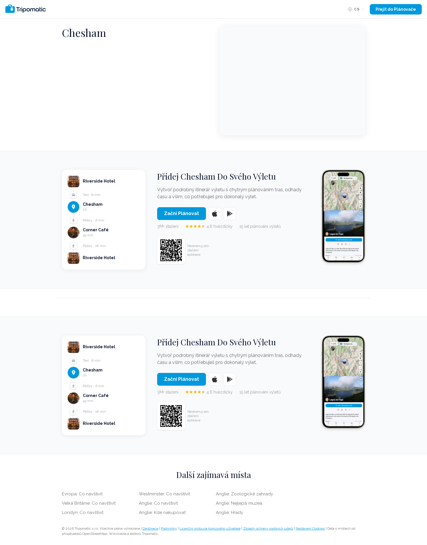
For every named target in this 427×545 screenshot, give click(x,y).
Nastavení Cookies (310, 528)
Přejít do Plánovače (396, 9)
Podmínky (169, 528)
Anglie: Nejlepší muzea (239, 503)
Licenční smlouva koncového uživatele (210, 528)
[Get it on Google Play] (229, 213)
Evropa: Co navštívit (82, 494)
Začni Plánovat (181, 213)
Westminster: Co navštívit (164, 494)
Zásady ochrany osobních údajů (268, 528)
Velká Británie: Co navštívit (89, 503)
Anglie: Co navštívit (158, 503)
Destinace (150, 528)
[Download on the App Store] (214, 213)
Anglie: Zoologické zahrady (244, 494)
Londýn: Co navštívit (82, 512)
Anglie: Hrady (229, 512)
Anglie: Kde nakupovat (162, 512)
